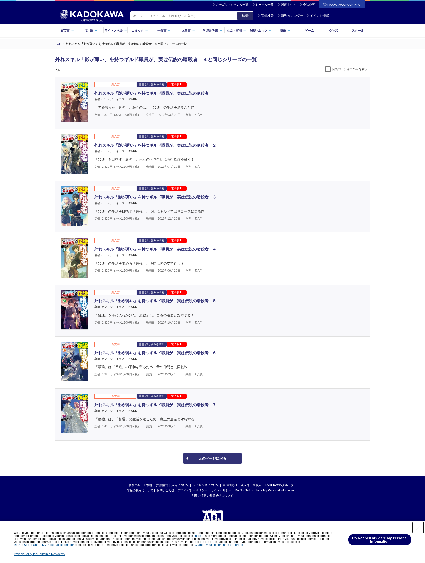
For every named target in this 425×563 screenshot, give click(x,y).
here (198, 535)
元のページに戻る (212, 458)
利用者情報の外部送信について (212, 495)
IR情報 (148, 485)
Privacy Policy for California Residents (39, 554)
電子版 (175, 84)
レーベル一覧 (264, 4)
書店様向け (230, 485)
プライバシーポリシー (192, 490)
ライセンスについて (206, 485)
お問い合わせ (165, 490)
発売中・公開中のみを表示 (349, 69)
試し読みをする (154, 84)
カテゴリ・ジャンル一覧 (232, 4)
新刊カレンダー (292, 15)
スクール (358, 30)
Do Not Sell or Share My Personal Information (265, 490)
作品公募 (309, 4)
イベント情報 (319, 15)
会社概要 (134, 485)
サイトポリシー (221, 490)
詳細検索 (267, 15)
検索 (245, 16)
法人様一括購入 (251, 485)
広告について (180, 485)
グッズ (333, 30)
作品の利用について (140, 490)
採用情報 (162, 485)
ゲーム (309, 30)
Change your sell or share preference (219, 544)
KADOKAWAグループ (279, 485)
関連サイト (288, 4)
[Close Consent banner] (418, 527)
